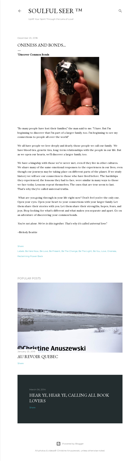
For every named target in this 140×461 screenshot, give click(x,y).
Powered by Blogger (73, 443)
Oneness (111, 251)
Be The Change (69, 251)
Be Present (54, 251)
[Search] (120, 10)
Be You (96, 251)
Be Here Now (32, 251)
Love (103, 251)
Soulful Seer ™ (55, 11)
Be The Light (85, 251)
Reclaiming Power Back (30, 256)
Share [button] (21, 246)
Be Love (44, 251)
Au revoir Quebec (38, 356)
